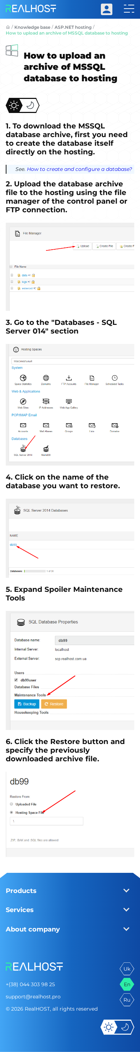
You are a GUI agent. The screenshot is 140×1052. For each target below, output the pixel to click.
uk (126, 969)
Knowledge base (32, 27)
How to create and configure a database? (79, 169)
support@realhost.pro (33, 996)
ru (126, 1000)
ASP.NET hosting (73, 27)
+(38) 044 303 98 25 (30, 984)
